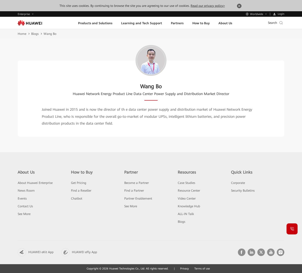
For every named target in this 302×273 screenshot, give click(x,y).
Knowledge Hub (189, 206)
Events (22, 198)
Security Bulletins (243, 190)
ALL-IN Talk (186, 214)
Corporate (238, 183)
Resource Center (189, 190)
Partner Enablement (138, 198)
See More (24, 214)
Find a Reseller (81, 190)
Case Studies (186, 183)
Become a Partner (136, 183)
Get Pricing (78, 183)
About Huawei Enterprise (35, 183)
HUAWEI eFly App (84, 252)
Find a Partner (134, 190)
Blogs (35, 34)
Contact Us (25, 206)
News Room (26, 190)
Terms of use (202, 268)
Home (22, 34)
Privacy (184, 268)
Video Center (187, 198)
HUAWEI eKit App (41, 252)
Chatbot (76, 198)
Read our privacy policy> (208, 5)
